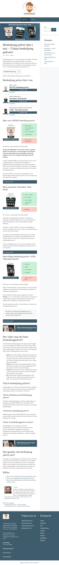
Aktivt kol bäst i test (27, 523)
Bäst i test (24, 19)
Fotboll (42, 520)
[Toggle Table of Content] (18, 71)
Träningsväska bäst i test (28, 525)
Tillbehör (42, 540)
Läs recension (12, 92)
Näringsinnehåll (9, 182)
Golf (41, 525)
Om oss (33, 19)
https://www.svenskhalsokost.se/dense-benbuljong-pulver (21, 476)
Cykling (42, 530)
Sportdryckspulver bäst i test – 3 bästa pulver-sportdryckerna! (17, 506)
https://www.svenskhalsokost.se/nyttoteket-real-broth (20, 478)
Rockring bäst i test (26, 528)
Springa (42, 533)
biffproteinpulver (8, 162)
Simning (42, 535)
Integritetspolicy (7, 556)
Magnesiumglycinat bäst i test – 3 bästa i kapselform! (15, 504)
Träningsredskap (44, 528)
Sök (45, 27)
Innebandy (43, 523)
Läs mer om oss (7, 552)
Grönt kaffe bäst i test (27, 520)
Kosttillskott (11, 502)
